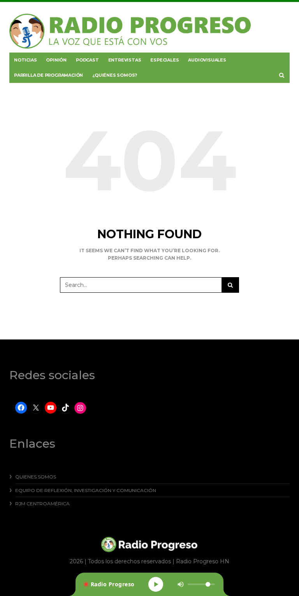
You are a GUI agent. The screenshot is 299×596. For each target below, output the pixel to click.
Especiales (164, 60)
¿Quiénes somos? (114, 75)
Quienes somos (35, 477)
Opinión (56, 60)
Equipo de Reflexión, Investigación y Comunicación (85, 490)
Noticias (25, 60)
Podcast (87, 60)
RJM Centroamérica (42, 503)
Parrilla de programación (48, 75)
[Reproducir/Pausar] (155, 584)
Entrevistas (124, 60)
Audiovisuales (207, 60)
